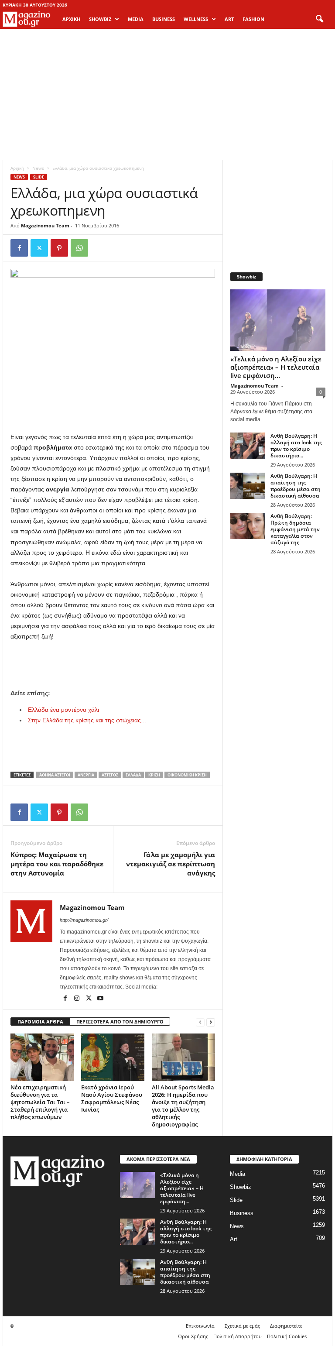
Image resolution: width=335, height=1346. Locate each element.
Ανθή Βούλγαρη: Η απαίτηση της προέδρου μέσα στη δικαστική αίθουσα (295, 485)
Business (241, 1213)
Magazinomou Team (45, 225)
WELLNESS (196, 19)
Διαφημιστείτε (286, 1325)
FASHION (253, 19)
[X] (39, 248)
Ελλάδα (133, 775)
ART (229, 19)
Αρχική (71, 19)
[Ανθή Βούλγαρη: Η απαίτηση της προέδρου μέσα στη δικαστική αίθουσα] (247, 486)
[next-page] (210, 1022)
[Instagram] (77, 999)
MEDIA (136, 19)
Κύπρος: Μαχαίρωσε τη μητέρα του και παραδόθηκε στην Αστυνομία (56, 863)
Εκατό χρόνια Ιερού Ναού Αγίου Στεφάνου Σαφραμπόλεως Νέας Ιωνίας (111, 1098)
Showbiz (240, 1187)
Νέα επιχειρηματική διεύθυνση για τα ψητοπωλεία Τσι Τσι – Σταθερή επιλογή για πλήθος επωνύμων (40, 1102)
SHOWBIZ (100, 19)
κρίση (154, 775)
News (38, 168)
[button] (319, 19)
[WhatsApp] (79, 248)
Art (233, 1239)
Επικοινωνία (200, 1325)
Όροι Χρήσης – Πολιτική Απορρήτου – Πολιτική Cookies (242, 1336)
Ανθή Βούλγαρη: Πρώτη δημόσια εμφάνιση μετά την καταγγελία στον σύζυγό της (295, 529)
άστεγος (110, 775)
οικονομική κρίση (187, 775)
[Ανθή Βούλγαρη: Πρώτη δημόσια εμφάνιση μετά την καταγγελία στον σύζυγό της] (247, 526)
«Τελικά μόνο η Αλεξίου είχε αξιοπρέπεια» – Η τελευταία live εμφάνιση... (275, 367)
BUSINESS (163, 19)
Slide (38, 177)
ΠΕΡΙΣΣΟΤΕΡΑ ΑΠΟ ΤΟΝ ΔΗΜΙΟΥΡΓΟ (120, 1021)
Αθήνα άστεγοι (54, 775)
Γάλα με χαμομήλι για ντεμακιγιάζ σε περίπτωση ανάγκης (170, 863)
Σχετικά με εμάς (242, 1325)
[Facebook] (19, 248)
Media (237, 1174)
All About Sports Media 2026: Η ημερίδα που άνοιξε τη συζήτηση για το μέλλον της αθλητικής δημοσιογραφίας (183, 1105)
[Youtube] (100, 999)
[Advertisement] (167, 94)
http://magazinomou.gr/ (84, 920)
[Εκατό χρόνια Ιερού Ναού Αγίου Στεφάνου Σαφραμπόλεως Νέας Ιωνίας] (112, 1057)
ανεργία (86, 775)
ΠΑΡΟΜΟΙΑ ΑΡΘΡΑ (40, 1021)
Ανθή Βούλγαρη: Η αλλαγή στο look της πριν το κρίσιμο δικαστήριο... (296, 445)
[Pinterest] (59, 248)
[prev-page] (200, 1022)
